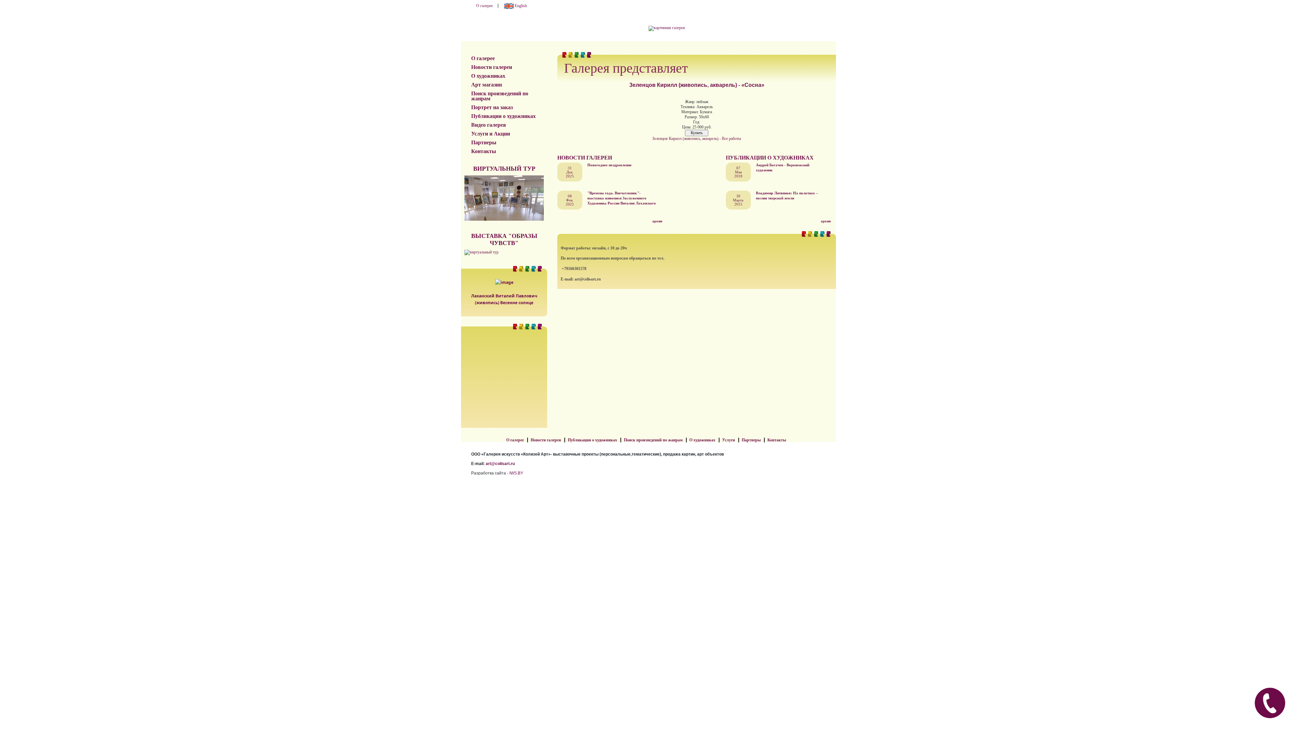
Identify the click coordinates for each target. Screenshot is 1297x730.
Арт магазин (486, 85)
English (520, 5)
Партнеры (484, 142)
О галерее (484, 5)
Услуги (728, 440)
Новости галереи (491, 67)
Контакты (483, 151)
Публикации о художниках (503, 116)
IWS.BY (516, 473)
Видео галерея (488, 125)
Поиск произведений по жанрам (499, 96)
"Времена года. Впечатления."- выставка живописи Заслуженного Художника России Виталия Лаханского (621, 198)
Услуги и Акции (490, 134)
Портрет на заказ (492, 107)
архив (657, 221)
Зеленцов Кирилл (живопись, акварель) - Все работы (696, 138)
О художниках (488, 76)
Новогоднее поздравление (609, 165)
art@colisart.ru (500, 463)
